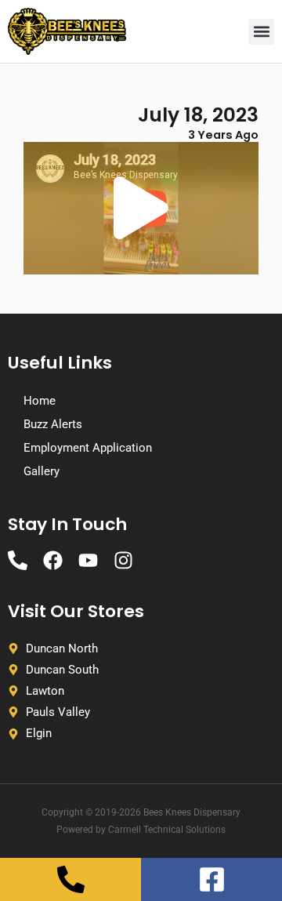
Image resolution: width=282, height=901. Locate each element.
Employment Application (88, 448)
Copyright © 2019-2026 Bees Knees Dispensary (141, 812)
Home (40, 401)
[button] (261, 32)
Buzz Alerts (53, 424)
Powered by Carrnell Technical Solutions (141, 829)
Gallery (42, 471)
